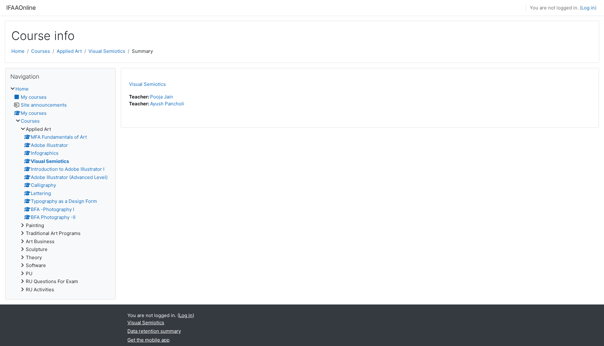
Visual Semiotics (106, 51)
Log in (588, 8)
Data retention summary (154, 331)
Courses (40, 51)
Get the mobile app (148, 340)
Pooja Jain (161, 97)
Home (18, 51)
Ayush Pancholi (167, 104)
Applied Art (69, 51)
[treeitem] (60, 189)
